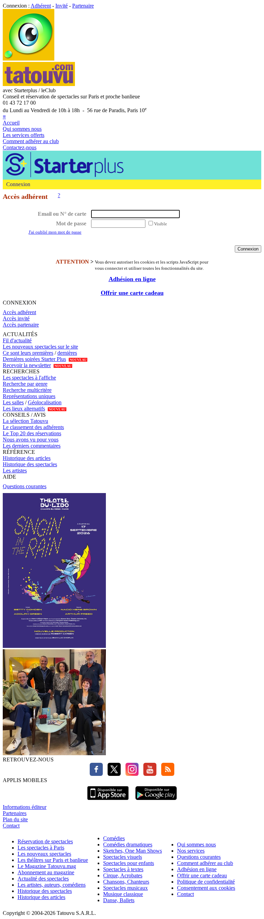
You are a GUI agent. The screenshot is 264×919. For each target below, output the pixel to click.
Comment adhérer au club (31, 141)
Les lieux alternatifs (24, 409)
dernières (67, 353)
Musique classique (123, 894)
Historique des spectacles (30, 464)
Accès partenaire (21, 325)
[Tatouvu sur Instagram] (130, 774)
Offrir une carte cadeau (132, 292)
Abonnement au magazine (46, 872)
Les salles (13, 402)
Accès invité (16, 318)
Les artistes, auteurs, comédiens (52, 885)
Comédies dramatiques (127, 844)
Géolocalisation (45, 402)
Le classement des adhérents (33, 427)
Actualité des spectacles (43, 878)
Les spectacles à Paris (41, 848)
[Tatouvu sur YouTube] (148, 774)
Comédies (114, 838)
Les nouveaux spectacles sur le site (40, 347)
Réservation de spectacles (45, 841)
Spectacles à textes (123, 869)
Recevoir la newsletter (27, 365)
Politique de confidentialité (206, 882)
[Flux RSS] (166, 774)
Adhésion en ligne (132, 279)
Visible (160, 223)
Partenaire (83, 6)
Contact (11, 826)
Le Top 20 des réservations (32, 433)
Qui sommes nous (22, 129)
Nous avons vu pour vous (30, 439)
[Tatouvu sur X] (112, 774)
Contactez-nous (19, 147)
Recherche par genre (25, 384)
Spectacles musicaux (125, 888)
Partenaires (14, 813)
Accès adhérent (19, 312)
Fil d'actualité (17, 340)
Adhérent (41, 6)
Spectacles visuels (122, 857)
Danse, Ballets (118, 900)
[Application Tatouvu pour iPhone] (108, 801)
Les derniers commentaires (31, 446)
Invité (61, 6)
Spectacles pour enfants (128, 863)
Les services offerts (23, 135)
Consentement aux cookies (206, 888)
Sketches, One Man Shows (132, 851)
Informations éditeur (24, 807)
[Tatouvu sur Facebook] (96, 774)
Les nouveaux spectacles (44, 854)
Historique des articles (27, 458)
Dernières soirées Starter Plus (34, 359)
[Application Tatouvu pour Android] (156, 801)
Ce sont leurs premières (28, 353)
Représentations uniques (29, 396)
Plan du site (15, 819)
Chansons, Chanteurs (126, 882)
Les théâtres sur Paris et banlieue (53, 860)
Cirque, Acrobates (122, 875)
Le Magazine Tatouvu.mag (47, 866)
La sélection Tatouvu (25, 421)
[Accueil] (28, 59)
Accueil (11, 123)
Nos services (191, 851)
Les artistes (15, 470)
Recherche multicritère (27, 390)
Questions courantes (24, 486)
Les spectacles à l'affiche (29, 378)
